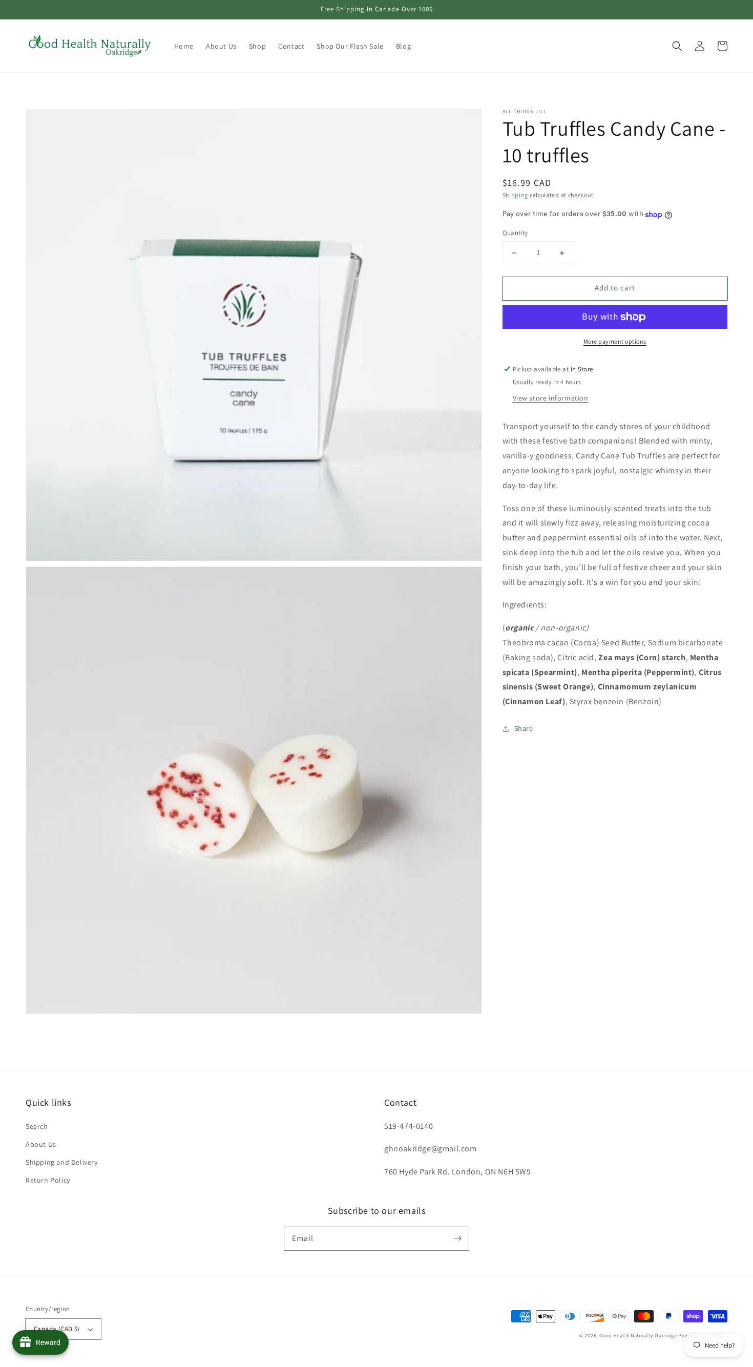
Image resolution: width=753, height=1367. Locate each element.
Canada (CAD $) (57, 1328)
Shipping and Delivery (62, 1162)
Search (37, 1126)
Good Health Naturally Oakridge (638, 1335)
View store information (551, 398)
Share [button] (523, 728)
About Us (41, 1144)
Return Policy (48, 1180)
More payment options (614, 341)
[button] (677, 46)
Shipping (516, 195)
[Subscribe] (457, 1238)
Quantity (515, 233)
